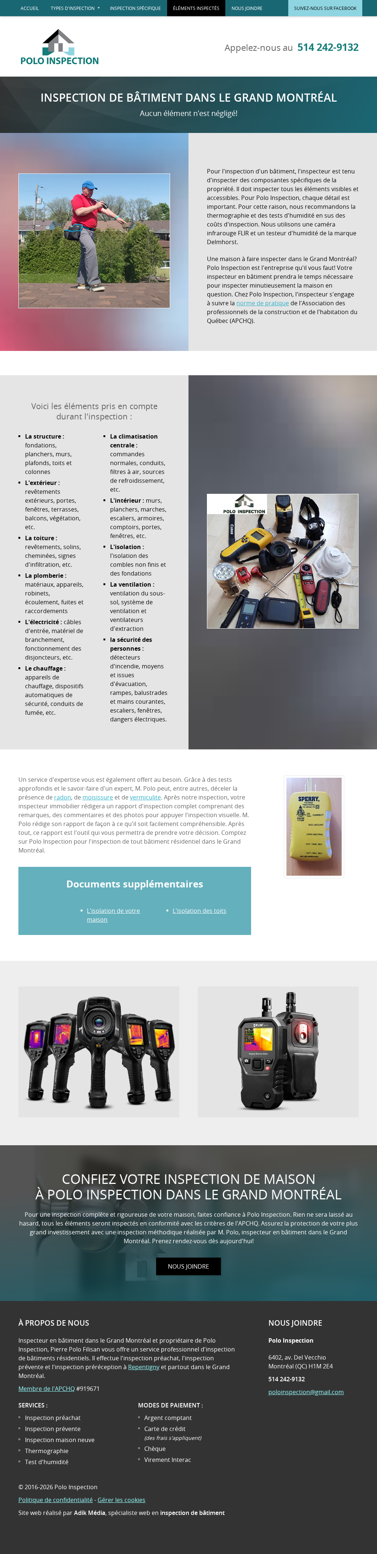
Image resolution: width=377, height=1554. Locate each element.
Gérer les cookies (121, 1500)
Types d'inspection (77, 10)
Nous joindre (247, 8)
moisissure (97, 797)
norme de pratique (262, 303)
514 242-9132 (328, 47)
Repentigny (143, 1367)
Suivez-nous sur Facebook (325, 8)
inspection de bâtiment (192, 1513)
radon (62, 797)
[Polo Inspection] (59, 69)
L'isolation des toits (199, 911)
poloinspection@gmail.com (306, 1392)
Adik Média (89, 1513)
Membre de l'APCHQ (46, 1389)
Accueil (30, 8)
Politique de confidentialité (55, 1500)
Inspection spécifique (135, 8)
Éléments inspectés (196, 8)
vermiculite (145, 797)
